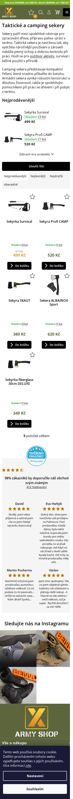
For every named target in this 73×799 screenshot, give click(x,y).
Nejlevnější (38, 176)
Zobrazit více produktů (34, 154)
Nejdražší (56, 176)
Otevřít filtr (36, 166)
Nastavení (35, 776)
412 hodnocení (37, 487)
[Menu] (67, 12)
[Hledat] (41, 12)
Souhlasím (35, 789)
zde (28, 765)
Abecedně (11, 184)
